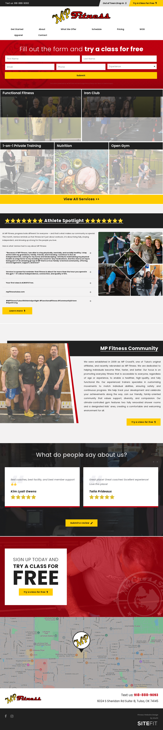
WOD (142, 29)
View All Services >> (81, 199)
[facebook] (6, 716)
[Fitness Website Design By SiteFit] (147, 723)
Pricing (120, 29)
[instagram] (12, 716)
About (42, 29)
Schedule (97, 29)
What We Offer (68, 29)
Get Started (17, 29)
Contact (42, 35)
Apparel (18, 35)
